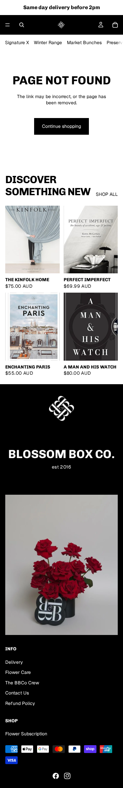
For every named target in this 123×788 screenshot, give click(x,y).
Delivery (14, 662)
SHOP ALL (107, 194)
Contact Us (17, 693)
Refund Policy (20, 703)
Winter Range (48, 42)
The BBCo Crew (22, 683)
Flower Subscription (26, 734)
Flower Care (18, 672)
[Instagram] (67, 776)
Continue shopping (61, 126)
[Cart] (115, 25)
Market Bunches (84, 42)
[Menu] (7, 24)
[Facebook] (56, 776)
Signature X (17, 42)
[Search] (21, 25)
